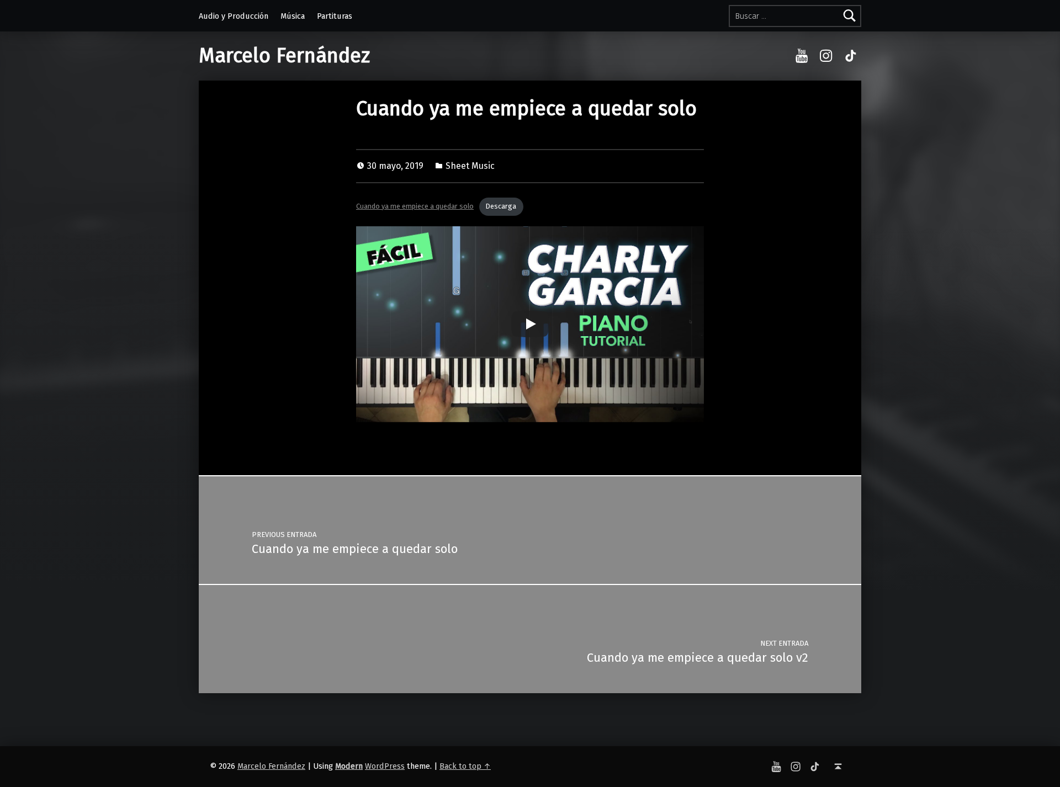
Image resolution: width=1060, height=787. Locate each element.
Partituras (334, 16)
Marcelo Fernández (284, 56)
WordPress (385, 766)
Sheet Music (470, 166)
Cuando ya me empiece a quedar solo (415, 206)
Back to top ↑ (465, 766)
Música (292, 16)
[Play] (530, 324)
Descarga (501, 206)
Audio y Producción (233, 16)
